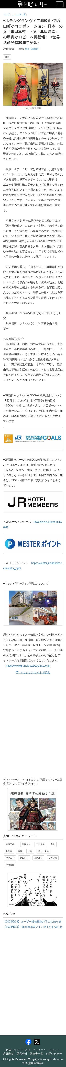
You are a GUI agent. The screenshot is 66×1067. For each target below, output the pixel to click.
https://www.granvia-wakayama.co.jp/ (28, 665)
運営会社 (22, 1053)
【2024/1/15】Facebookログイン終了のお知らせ (32, 926)
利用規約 (8, 1053)
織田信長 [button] (10, 865)
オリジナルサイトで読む (34, 672)
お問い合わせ (54, 1053)
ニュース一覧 (19, 14)
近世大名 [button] (40, 844)
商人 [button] (53, 844)
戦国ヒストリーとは (18, 1050)
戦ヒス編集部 (31, 48)
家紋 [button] (20, 851)
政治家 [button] (9, 851)
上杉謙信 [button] (38, 858)
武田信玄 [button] (24, 858)
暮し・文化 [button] (43, 851)
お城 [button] (30, 851)
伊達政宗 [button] (53, 858)
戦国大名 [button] (26, 844)
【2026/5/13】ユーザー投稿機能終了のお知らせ (32, 921)
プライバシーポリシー (46, 1050)
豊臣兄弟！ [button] (11, 844)
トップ (6, 14)
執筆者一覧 (36, 1053)
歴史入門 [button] (10, 858)
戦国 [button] (7, 57)
